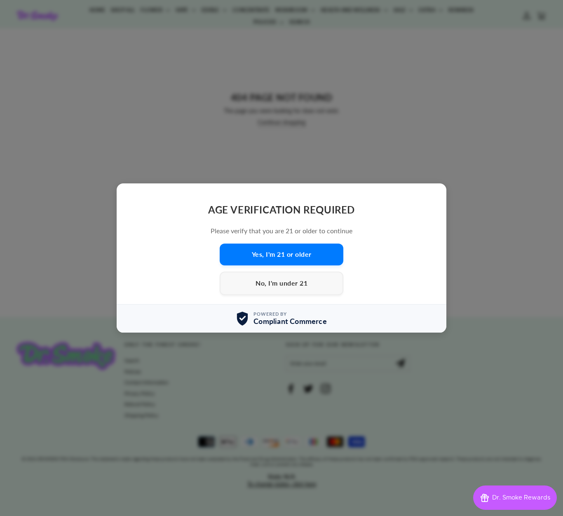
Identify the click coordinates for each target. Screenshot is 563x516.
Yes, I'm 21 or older (282, 254)
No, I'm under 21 (281, 283)
